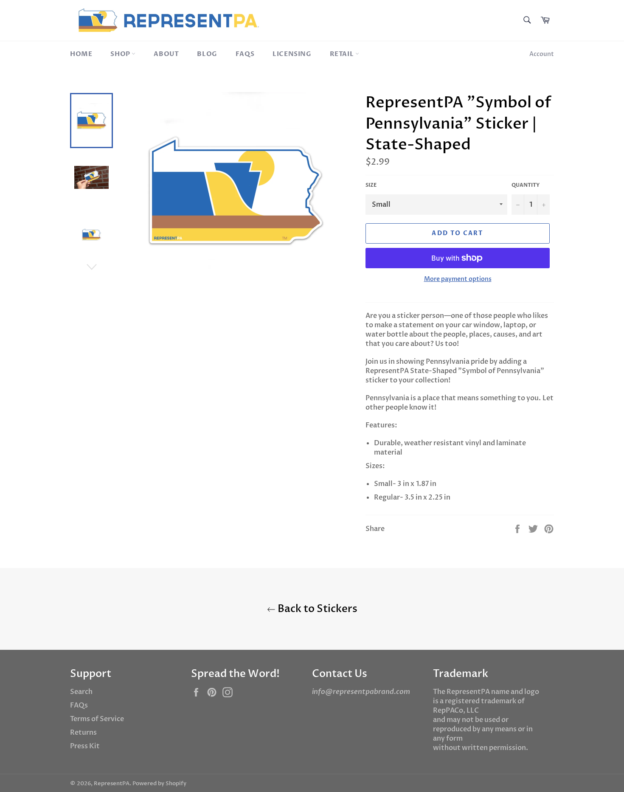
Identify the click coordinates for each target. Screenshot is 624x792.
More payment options (458, 279)
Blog (207, 54)
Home (81, 54)
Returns (83, 732)
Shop (121, 54)
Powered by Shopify (159, 783)
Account (541, 54)
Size (371, 185)
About (166, 54)
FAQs (245, 54)
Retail (342, 54)
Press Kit (85, 746)
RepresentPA (111, 783)
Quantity (526, 185)
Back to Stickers (316, 609)
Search (81, 692)
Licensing (292, 54)
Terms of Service (97, 719)
